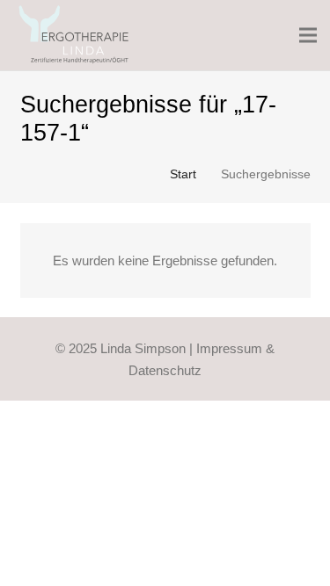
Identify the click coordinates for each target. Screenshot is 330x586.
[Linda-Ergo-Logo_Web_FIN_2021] (74, 35)
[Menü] (308, 35)
